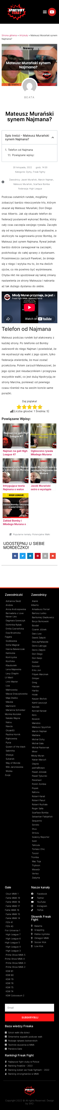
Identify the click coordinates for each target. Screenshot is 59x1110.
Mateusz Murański (22, 184)
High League (35, 188)
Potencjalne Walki (41, 534)
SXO (31, 1103)
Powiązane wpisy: (23, 155)
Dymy (29, 171)
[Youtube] (52, 12)
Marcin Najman (45, 179)
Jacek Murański (29, 179)
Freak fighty (39, 171)
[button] (45, 12)
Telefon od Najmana (20, 149)
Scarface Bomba (41, 184)
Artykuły (23, 35)
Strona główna (9, 35)
